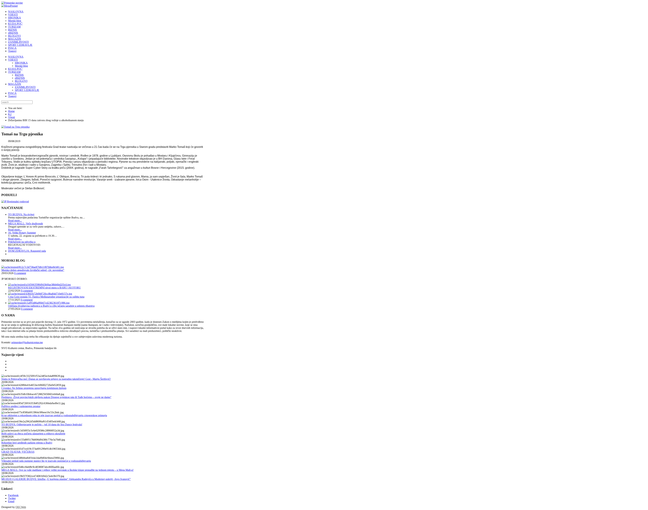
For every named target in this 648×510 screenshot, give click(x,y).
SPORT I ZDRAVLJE (27, 90)
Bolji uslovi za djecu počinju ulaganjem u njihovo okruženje (33, 433)
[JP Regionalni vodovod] (15, 201)
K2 (9, 114)
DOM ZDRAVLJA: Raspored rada (27, 250)
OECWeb (21, 507)
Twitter (12, 498)
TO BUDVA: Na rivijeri (21, 214)
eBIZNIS (20, 78)
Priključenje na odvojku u (21, 241)
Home (11, 111)
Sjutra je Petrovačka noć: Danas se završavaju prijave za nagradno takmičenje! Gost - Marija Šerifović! (56, 379)
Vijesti (11, 117)
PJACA (12, 93)
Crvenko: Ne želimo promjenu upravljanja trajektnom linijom (33, 388)
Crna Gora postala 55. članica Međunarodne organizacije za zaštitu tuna (46, 296)
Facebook (13, 495)
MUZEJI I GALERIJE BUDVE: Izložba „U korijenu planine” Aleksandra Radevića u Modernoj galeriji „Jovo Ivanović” (66, 479)
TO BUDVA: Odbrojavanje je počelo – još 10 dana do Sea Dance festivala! (41, 424)
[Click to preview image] (15, 126)
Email (11, 501)
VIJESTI (13, 59)
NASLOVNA (15, 56)
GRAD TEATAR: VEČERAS (17, 451)
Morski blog (21, 65)
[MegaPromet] (9, 5)
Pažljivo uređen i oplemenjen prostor (20, 406)
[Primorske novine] (12, 2)
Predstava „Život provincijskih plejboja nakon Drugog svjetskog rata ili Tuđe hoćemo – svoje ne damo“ (56, 397)
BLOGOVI (21, 81)
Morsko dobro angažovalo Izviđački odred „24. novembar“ (32, 270)
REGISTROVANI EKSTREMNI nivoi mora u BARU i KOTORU (44, 287)
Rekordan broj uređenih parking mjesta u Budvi (26, 442)
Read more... (15, 220)
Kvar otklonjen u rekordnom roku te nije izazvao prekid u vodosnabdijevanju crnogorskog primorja (54, 415)
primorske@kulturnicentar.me (27, 342)
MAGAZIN (14, 84)
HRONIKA (21, 62)
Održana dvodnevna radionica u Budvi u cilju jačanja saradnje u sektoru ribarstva (51, 305)
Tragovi (12, 96)
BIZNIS (19, 74)
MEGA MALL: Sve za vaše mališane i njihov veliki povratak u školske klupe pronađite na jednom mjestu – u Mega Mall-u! (67, 470)
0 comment (20, 273)
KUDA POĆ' (15, 68)
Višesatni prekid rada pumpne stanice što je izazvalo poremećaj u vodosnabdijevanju (46, 460)
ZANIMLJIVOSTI (25, 87)
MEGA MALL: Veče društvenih (25, 223)
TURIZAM (14, 71)
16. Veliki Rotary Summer (22, 232)
